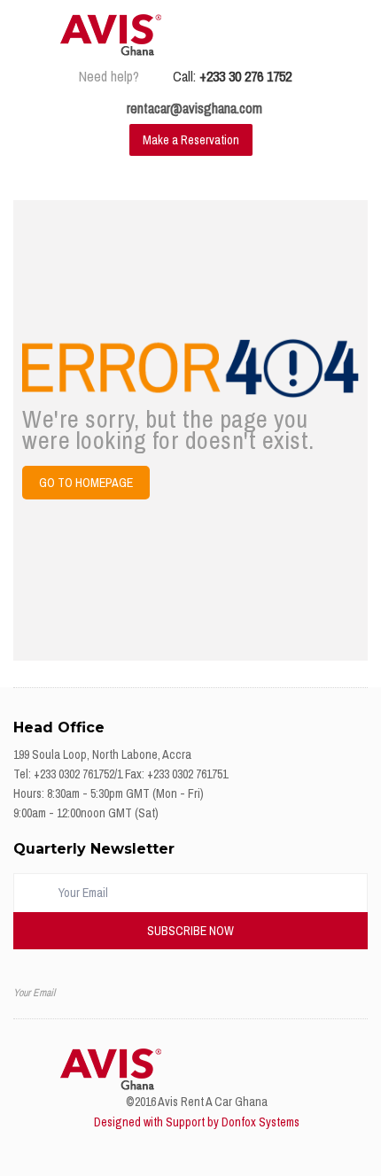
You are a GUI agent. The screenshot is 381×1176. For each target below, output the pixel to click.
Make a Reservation (191, 140)
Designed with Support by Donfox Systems (196, 1122)
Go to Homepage (86, 483)
